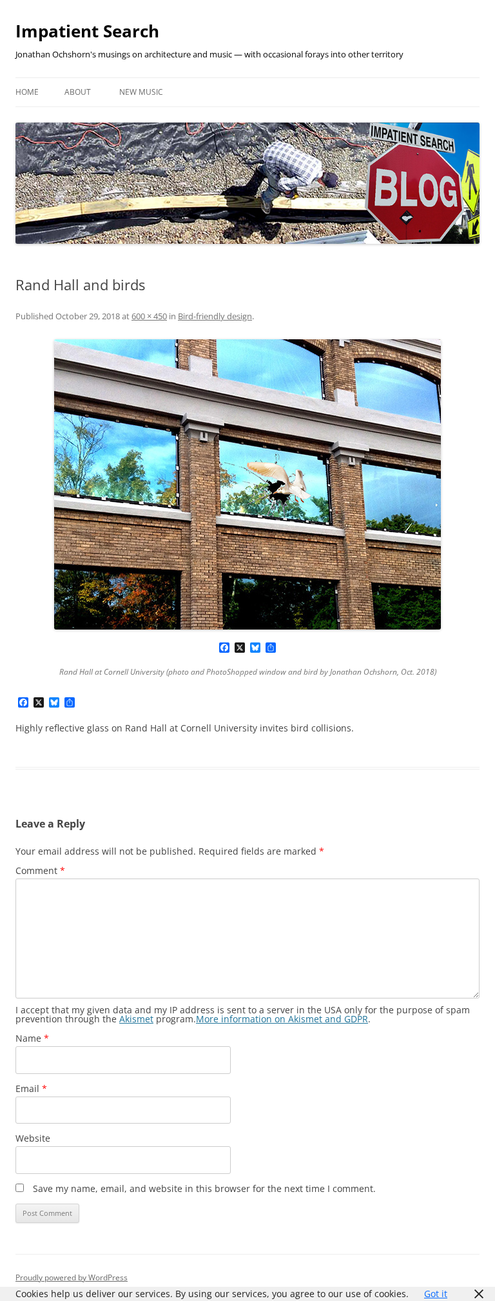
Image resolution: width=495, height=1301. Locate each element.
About (77, 91)
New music (141, 91)
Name (32, 1038)
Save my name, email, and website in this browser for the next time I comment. (204, 1188)
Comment (40, 870)
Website (32, 1138)
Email (31, 1088)
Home (27, 91)
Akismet (136, 1019)
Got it (435, 1293)
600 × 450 (149, 316)
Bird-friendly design (215, 316)
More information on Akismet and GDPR (282, 1019)
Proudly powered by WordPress (71, 1277)
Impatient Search (87, 31)
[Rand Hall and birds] (247, 484)
